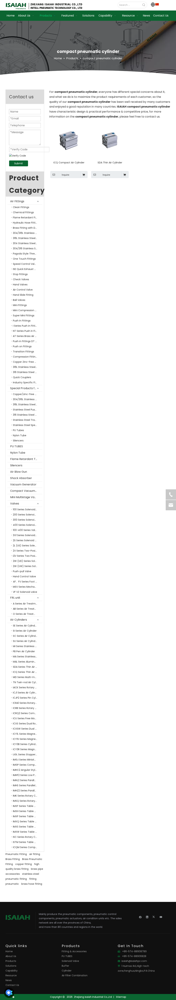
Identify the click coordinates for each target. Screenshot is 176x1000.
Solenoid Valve (70, 961)
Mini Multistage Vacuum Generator (26, 497)
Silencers (18, 440)
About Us (11, 956)
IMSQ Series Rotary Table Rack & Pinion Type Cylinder (27, 801)
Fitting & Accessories (74, 951)
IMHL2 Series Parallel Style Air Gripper (27, 780)
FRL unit (15, 598)
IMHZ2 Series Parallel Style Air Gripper (27, 790)
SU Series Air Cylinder (25, 641)
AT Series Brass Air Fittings (27, 336)
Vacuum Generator (23, 484)
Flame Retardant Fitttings (27, 217)
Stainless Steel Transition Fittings (27, 420)
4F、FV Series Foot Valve (27, 581)
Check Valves (21, 279)
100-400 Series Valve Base (27, 530)
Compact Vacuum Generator (26, 491)
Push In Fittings (22, 320)
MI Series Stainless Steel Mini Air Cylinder (27, 646)
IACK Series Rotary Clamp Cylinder (27, 687)
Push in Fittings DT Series (27, 341)
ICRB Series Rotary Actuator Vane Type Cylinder (27, 708)
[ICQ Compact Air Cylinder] (68, 140)
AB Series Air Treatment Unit (27, 608)
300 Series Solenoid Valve (27, 519)
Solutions (11, 966)
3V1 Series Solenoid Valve (27, 535)
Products (11, 961)
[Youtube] (161, 917)
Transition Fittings (23, 351)
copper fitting (23, 864)
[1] (157, 4)
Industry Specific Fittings (27, 382)
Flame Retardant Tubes (26, 459)
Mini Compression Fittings (27, 310)
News (9, 980)
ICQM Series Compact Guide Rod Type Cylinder (27, 847)
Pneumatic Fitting (16, 854)
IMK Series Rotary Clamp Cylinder (27, 795)
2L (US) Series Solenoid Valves (27, 545)
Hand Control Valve (24, 576)
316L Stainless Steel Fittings (27, 367)
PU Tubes (18, 430)
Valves (14, 503)
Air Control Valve (23, 289)
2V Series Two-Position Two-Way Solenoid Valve (27, 550)
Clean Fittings (21, 207)
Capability (12, 970)
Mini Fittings (20, 305)
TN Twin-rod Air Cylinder (27, 682)
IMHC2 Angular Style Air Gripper (27, 770)
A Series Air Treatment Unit (27, 603)
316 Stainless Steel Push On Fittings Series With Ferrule (27, 414)
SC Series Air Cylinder (25, 636)
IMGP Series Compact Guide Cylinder (27, 764)
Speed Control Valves (25, 264)
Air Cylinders (18, 620)
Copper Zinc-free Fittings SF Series (27, 362)
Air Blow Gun (18, 472)
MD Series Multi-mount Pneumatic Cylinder (27, 677)
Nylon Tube (19, 435)
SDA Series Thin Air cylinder (27, 667)
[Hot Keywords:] (144, 5)
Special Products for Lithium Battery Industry (26, 388)
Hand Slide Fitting (23, 295)
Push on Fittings (22, 346)
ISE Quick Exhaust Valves (27, 269)
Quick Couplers (22, 377)
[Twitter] (154, 917)
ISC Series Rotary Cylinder (27, 837)
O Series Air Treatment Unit (27, 614)
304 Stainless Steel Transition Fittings (27, 243)
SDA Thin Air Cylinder (110, 162)
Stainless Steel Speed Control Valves (27, 425)
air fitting (34, 854)
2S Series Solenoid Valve (27, 540)
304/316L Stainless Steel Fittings (27, 233)
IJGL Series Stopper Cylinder (27, 754)
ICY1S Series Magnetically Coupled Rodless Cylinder (27, 739)
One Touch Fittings (24, 258)
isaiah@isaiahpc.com (134, 961)
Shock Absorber (21, 478)
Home (9, 951)
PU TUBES (16, 446)
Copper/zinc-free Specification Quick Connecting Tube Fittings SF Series (27, 394)
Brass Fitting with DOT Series (27, 228)
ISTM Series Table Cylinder (27, 842)
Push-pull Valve (22, 571)
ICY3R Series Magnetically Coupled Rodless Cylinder (27, 749)
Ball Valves (19, 300)
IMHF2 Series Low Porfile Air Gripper (27, 775)
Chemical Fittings (23, 212)
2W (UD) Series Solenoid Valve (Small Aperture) (27, 561)
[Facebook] (140, 917)
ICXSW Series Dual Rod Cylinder (27, 728)
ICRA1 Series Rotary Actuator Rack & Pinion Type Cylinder (27, 703)
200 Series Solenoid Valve (27, 514)
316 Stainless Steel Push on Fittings (27, 372)
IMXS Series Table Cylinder (27, 826)
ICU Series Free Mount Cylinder (27, 718)
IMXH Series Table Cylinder (27, 811)
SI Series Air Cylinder (25, 630)
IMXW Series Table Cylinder (27, 832)
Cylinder (67, 970)
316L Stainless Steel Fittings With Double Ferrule (27, 238)
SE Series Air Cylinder (25, 625)
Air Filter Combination (74, 975)
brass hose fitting (31, 884)
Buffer (65, 966)
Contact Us (12, 985)
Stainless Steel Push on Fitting (27, 409)
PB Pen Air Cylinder (24, 651)
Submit (18, 163)
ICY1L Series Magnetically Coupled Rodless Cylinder (27, 734)
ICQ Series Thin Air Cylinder (27, 672)
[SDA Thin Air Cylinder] (109, 140)
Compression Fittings (25, 356)
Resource (11, 975)
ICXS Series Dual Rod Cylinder (27, 723)
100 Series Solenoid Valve (27, 509)
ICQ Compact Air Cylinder (68, 162)
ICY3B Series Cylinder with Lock (27, 744)
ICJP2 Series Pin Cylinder (27, 697)
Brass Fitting (13, 859)
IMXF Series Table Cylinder (27, 806)
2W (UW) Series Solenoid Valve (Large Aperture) (27, 566)
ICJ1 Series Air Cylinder (26, 692)
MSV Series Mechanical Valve (27, 586)
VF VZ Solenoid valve (25, 592)
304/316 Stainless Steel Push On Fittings (27, 248)
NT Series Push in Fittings (27, 331)
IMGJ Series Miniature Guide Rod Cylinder (27, 759)
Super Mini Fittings (23, 315)
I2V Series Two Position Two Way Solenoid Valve (27, 556)
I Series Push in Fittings (26, 325)
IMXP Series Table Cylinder (27, 816)
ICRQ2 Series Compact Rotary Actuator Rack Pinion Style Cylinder (27, 713)
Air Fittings (17, 201)
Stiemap (121, 997)
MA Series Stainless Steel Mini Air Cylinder (27, 656)
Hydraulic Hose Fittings (26, 222)
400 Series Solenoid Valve (27, 525)
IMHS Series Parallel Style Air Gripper (27, 785)
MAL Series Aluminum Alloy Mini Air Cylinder (27, 661)
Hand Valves (20, 284)
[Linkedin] (147, 917)
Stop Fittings (20, 274)
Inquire (65, 174)
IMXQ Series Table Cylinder (27, 821)
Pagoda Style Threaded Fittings (27, 253)
